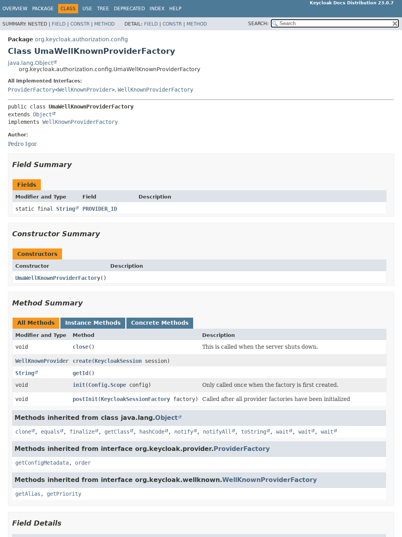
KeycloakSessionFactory (135, 399)
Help (175, 8)
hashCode (151, 431)
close (80, 347)
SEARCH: (258, 23)
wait (282, 431)
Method (104, 24)
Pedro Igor (22, 144)
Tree (103, 8)
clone (23, 431)
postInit (85, 399)
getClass (117, 431)
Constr (80, 24)
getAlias (27, 494)
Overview (14, 8)
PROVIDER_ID (99, 209)
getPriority (64, 494)
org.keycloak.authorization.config (81, 39)
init (79, 385)
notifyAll (217, 431)
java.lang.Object (30, 63)
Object (42, 114)
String (65, 209)
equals (50, 431)
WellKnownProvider (84, 89)
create (82, 361)
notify (183, 431)
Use (87, 8)
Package (43, 8)
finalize (82, 431)
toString (253, 431)
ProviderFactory (31, 89)
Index (157, 8)
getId (80, 373)
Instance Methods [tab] (93, 323)
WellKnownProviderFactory (155, 89)
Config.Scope (107, 385)
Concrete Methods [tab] (159, 323)
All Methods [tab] (36, 323)
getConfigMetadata (42, 463)
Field (59, 24)
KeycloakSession (118, 361)
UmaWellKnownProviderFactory (57, 278)
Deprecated (129, 8)
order (83, 463)
